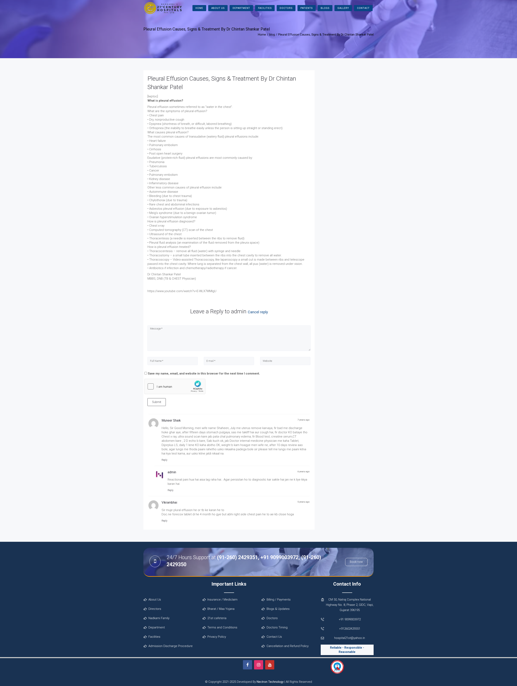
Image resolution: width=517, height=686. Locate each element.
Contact (363, 8)
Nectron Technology (270, 682)
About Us (218, 8)
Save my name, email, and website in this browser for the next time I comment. (204, 373)
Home (199, 8)
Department (241, 8)
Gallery (343, 8)
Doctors (286, 8)
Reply (164, 460)
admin (238, 311)
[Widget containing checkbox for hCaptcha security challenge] (174, 386)
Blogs (325, 8)
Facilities (265, 8)
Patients (307, 8)
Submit (156, 402)
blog (272, 34)
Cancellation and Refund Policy (288, 646)
